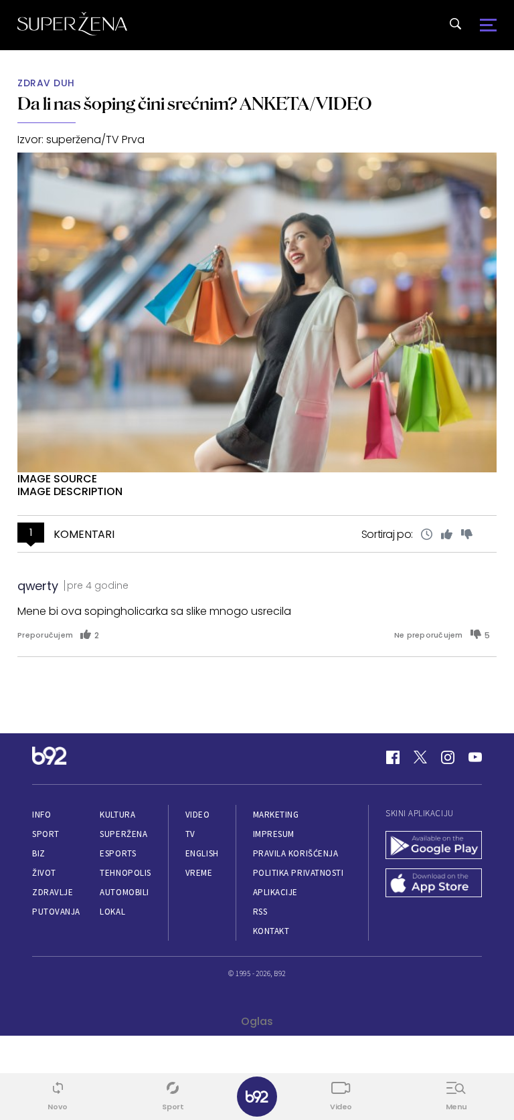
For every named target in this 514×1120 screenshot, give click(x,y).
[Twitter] (420, 757)
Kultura (117, 814)
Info (41, 814)
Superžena (123, 834)
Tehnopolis (125, 872)
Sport (46, 834)
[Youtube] (475, 757)
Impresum (273, 834)
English (202, 853)
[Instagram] (447, 757)
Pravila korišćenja (296, 853)
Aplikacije (275, 892)
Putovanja (56, 911)
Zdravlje (52, 892)
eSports (118, 853)
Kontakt (271, 931)
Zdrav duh (46, 83)
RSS (260, 911)
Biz (39, 853)
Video (197, 814)
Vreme (199, 872)
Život (44, 872)
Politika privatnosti (298, 872)
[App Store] (434, 884)
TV (190, 834)
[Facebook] (393, 757)
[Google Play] (434, 846)
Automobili (124, 892)
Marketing (276, 814)
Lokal (112, 911)
